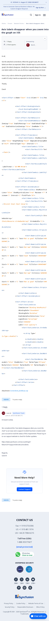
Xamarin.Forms (19, 23)
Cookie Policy (20, 603)
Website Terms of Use (35, 603)
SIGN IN (6, 500)
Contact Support (24, 489)
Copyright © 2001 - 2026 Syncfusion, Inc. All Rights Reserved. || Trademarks (24, 612)
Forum (10, 23)
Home (4, 23)
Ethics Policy (40, 607)
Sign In (38, 15)
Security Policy (9, 607)
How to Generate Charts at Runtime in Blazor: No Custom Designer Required (19, 8)
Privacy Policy (8, 603)
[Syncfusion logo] (10, 14)
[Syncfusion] (24, 596)
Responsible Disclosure (25, 607)
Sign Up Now (40, 7)
